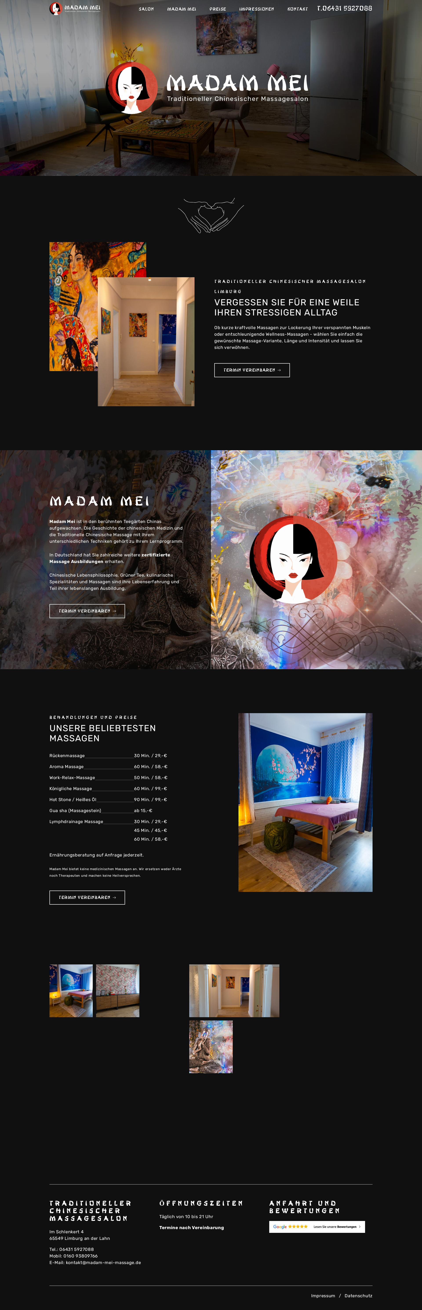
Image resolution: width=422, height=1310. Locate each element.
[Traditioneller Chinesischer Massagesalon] (75, 8)
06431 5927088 (76, 1249)
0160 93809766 (81, 1256)
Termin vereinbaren (249, 370)
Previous (380, 160)
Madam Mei (181, 9)
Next (402, 160)
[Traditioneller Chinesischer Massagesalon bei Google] (321, 1227)
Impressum (323, 1295)
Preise (217, 9)
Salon (146, 9)
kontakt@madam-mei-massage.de (103, 1262)
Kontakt (297, 9)
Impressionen (256, 9)
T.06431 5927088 (345, 8)
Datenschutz (359, 1295)
